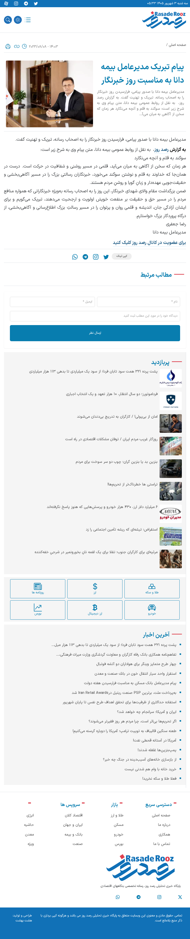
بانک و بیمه (74, 835)
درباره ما (164, 825)
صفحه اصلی (177, 45)
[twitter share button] (36, 3)
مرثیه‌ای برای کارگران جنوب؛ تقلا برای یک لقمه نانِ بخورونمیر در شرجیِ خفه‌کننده (96, 552)
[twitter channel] (180, 897)
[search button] (8, 20)
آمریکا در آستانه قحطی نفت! (154, 740)
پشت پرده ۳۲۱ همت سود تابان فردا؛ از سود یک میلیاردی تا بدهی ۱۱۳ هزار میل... (113, 645)
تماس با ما (161, 844)
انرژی (30, 815)
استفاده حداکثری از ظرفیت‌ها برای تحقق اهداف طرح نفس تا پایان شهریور (119, 702)
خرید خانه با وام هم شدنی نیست (150, 769)
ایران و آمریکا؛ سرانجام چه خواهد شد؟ (146, 712)
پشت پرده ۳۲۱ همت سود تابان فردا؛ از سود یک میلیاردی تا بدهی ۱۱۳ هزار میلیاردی (93, 371)
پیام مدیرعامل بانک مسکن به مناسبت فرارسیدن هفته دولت (130, 683)
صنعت (78, 844)
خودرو (118, 835)
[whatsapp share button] (75, 257)
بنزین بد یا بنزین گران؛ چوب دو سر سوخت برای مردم (117, 462)
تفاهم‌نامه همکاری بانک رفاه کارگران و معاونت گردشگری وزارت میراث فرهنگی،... (116, 655)
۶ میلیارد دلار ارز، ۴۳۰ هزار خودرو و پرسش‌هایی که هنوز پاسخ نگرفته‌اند (102, 507)
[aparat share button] (6, 3)
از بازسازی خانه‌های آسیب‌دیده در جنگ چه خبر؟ (139, 760)
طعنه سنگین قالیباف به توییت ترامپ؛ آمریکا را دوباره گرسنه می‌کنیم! (124, 731)
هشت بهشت (24, 920)
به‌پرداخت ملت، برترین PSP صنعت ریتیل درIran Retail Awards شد (124, 693)
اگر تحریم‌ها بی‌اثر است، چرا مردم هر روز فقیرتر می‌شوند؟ (132, 721)
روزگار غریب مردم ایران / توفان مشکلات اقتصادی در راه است (111, 439)
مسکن (118, 825)
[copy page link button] (17, 46)
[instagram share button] (16, 3)
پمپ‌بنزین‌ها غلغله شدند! (157, 750)
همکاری (164, 835)
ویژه (31, 844)
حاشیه (29, 825)
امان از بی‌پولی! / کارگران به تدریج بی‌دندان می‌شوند (117, 417)
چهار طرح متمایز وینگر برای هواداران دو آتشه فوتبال (136, 664)
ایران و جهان (73, 825)
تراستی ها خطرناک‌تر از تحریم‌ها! (132, 484)
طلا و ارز (117, 815)
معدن (29, 835)
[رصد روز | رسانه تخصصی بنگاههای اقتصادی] (164, 20)
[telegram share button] (26, 3)
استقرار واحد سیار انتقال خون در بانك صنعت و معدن (135, 674)
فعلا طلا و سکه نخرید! (159, 779)
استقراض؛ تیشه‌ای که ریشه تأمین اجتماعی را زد (122, 530)
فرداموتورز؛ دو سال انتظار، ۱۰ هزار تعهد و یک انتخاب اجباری (112, 394)
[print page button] (8, 46)
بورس (119, 844)
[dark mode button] (18, 20)
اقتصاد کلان (74, 815)
